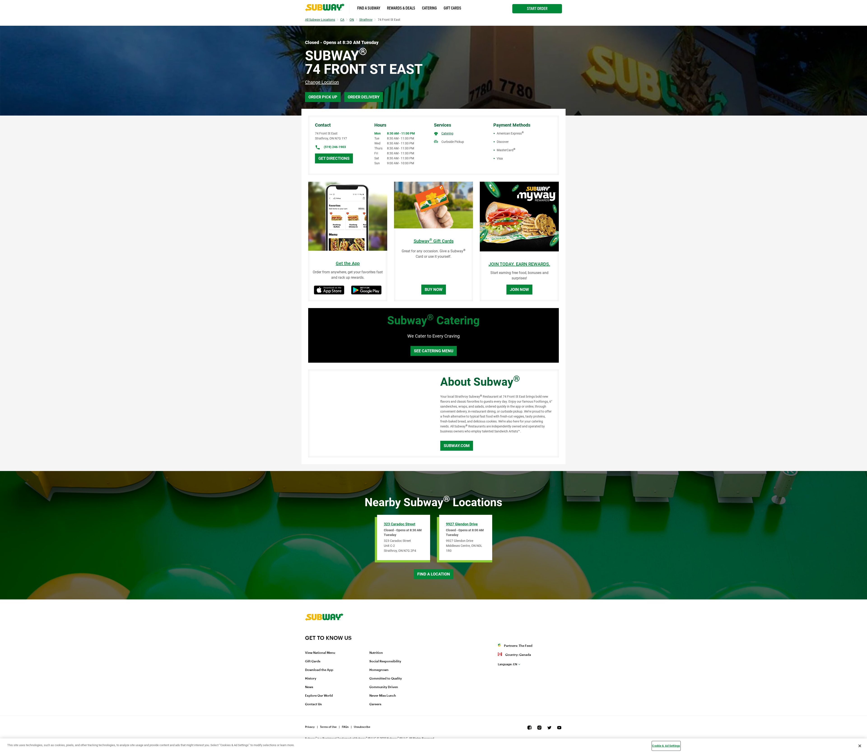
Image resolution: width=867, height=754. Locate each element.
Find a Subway (368, 8)
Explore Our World (319, 695)
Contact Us (313, 704)
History (310, 678)
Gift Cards (452, 8)
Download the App (319, 670)
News (309, 687)
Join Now (519, 289)
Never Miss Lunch (382, 695)
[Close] (860, 746)
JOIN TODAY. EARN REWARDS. (519, 264)
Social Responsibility (385, 661)
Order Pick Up (322, 97)
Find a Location (433, 574)
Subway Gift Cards (434, 241)
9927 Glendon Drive (462, 524)
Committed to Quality (385, 678)
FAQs (345, 727)
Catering (429, 8)
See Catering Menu (433, 350)
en (507, 664)
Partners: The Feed (518, 645)
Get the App (348, 263)
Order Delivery (364, 97)
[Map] (369, 413)
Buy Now (434, 289)
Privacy (310, 727)
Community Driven (383, 687)
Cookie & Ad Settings (666, 745)
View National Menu (320, 652)
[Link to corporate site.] (324, 631)
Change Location (322, 82)
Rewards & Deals (401, 8)
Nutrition (376, 652)
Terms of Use (328, 727)
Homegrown (379, 670)
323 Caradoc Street (399, 524)
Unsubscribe (362, 727)
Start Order (537, 9)
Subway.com (457, 445)
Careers (375, 704)
